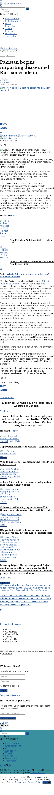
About (8, 629)
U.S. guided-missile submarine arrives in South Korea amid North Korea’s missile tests (26, 531)
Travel (8, 28)
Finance (9, 31)
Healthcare (11, 33)
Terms (8, 637)
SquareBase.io (7, 654)
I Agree (47, 782)
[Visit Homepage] (11, 3)
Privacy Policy (12, 634)
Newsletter (11, 641)
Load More (5, 577)
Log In (4, 723)
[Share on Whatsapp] (2, 124)
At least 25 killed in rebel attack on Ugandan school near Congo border (25, 483)
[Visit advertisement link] (9, 48)
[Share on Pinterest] (2, 128)
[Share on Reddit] (6, 128)
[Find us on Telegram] (10, 765)
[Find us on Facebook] (1, 765)
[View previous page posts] (0, 269)
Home (2, 56)
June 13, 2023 (4, 81)
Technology (11, 36)
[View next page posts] (1, 269)
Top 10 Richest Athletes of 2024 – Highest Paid (27, 446)
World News (10, 56)
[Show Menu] (1, 1)
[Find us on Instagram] (3, 765)
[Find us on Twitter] (6, 765)
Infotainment (12, 18)
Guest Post (11, 632)
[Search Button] (1, 6)
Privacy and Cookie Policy (28, 782)
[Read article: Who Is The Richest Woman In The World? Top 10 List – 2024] (5, 252)
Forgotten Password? (11, 695)
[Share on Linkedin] (1, 128)
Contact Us (11, 639)
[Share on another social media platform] (1, 132)
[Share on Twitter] (5, 124)
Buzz (8, 23)
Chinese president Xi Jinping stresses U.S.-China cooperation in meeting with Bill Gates (26, 508)
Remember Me (11, 686)
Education (10, 26)
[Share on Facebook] (1, 124)
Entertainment (13, 21)
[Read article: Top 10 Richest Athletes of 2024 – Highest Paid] (5, 228)
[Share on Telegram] (4, 128)
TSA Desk (5, 79)
